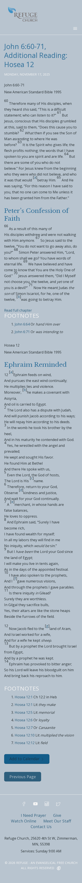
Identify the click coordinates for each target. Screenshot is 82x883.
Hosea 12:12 (25, 742)
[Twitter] (58, 804)
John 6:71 (22, 331)
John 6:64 (22, 324)
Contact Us (41, 827)
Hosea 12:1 (24, 697)
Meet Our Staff (57, 821)
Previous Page (22, 776)
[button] (41, 86)
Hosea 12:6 (24, 720)
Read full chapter (18, 310)
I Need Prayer (33, 815)
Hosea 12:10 (25, 735)
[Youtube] (35, 804)
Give (57, 815)
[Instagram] (47, 804)
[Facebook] (24, 804)
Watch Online (23, 821)
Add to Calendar (24, 758)
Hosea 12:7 (24, 727)
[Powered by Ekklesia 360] (59, 868)
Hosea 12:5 (24, 712)
